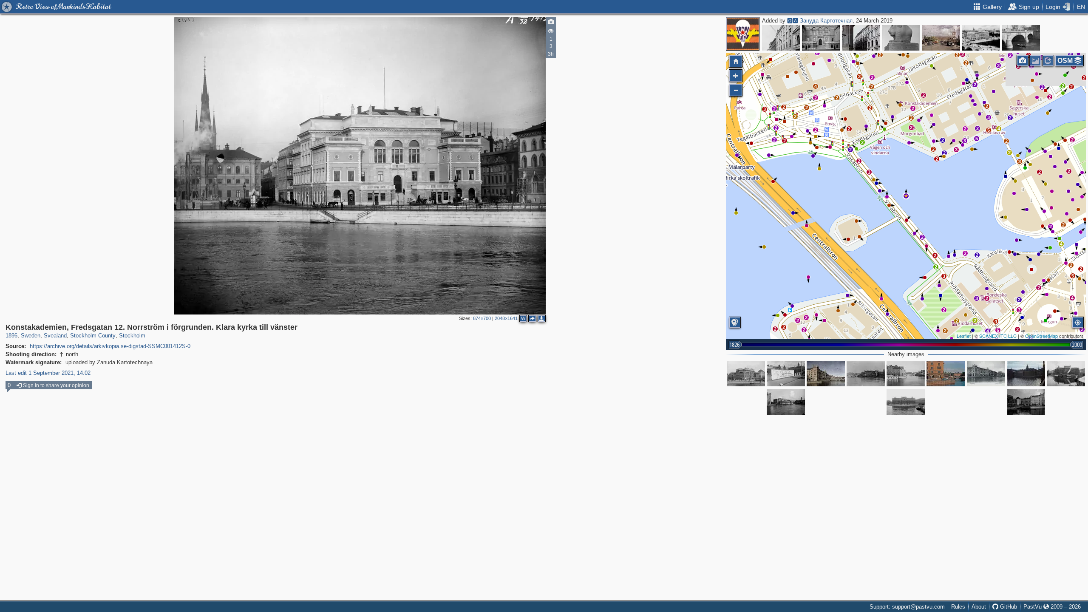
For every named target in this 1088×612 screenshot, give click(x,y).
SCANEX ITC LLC (998, 335)
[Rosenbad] (945, 373)
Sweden (30, 335)
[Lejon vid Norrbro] (901, 38)
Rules (958, 607)
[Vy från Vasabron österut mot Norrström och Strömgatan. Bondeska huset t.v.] (906, 373)
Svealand (55, 335)
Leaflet (964, 335)
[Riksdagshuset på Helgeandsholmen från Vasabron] (786, 402)
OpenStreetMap (1041, 335)
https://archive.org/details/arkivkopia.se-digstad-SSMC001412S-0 (110, 346)
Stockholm (132, 335)
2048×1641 (506, 318)
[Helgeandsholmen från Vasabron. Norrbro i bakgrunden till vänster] (866, 373)
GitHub (1007, 607)
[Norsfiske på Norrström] (1021, 38)
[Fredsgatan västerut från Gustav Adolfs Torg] (781, 38)
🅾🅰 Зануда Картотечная (820, 20)
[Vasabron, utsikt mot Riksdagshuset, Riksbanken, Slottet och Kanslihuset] (786, 373)
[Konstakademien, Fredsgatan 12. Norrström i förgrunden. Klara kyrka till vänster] (906, 195)
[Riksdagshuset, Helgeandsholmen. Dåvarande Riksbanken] (906, 402)
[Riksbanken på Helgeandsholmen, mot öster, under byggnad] (1066, 373)
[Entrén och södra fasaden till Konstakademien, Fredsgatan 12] (821, 38)
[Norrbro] (941, 38)
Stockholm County (93, 335)
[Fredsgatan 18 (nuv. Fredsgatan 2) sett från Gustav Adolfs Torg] (861, 38)
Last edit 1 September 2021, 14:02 (48, 373)
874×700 (482, 318)
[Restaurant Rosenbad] (986, 373)
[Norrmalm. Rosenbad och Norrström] (826, 373)
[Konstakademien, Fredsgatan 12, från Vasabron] (746, 373)
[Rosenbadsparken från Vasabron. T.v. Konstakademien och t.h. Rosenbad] (1026, 402)
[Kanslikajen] (1026, 373)
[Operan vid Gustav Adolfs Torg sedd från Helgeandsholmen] (981, 38)
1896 (11, 335)
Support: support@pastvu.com (907, 607)
